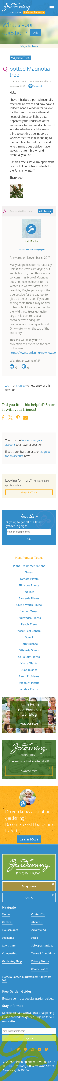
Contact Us (38, 914)
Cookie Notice (39, 969)
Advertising (38, 930)
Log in (8, 385)
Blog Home (29, 886)
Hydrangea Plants (29, 618)
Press (34, 937)
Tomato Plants (29, 579)
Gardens (7, 922)
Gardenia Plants (29, 598)
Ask (35, 33)
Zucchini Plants (29, 683)
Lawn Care (8, 945)
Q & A (29, 897)
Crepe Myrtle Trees (29, 605)
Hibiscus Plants (29, 585)
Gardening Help (12, 961)
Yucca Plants (29, 663)
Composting (9, 953)
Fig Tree (29, 592)
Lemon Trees (29, 611)
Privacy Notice (40, 961)
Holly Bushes (29, 644)
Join (29, 539)
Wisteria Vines (29, 650)
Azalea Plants (29, 689)
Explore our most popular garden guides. (28, 998)
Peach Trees (29, 624)
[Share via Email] (25, 417)
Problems (8, 937)
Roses (29, 572)
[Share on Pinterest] (18, 417)
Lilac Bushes (29, 670)
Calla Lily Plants (29, 657)
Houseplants (10, 930)
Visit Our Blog (29, 723)
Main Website (29, 771)
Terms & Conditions (43, 953)
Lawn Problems (29, 676)
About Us (37, 922)
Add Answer (45, 211)
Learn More (29, 839)
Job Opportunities (42, 945)
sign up (21, 385)
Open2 (29, 637)
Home (6, 914)
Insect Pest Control (29, 631)
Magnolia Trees (29, 46)
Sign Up (29, 1038)
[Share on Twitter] (10, 417)
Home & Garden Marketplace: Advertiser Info (26, 978)
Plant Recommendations (29, 566)
